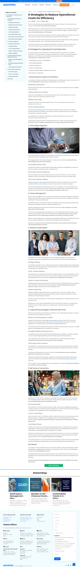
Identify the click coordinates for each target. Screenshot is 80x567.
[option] (19, 492)
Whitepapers (40, 517)
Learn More (59, 1)
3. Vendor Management (13, 41)
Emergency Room (7, 520)
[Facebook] (66, 565)
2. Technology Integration (13, 32)
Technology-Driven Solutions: (15, 67)
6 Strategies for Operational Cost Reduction (14, 15)
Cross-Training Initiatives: (14, 48)
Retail (34, 11)
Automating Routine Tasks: (14, 34)
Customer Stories (41, 521)
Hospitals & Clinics (7, 517)
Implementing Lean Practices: (15, 25)
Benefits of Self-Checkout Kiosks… (39, 495)
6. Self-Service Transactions (14, 69)
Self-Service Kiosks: (12, 71)
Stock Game (23, 521)
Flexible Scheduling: (12, 53)
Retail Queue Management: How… (16, 496)
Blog (38, 518)
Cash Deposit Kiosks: (13, 76)
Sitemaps (30, 565)
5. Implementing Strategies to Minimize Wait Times (15, 56)
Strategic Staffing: (12, 46)
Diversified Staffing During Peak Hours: (15, 64)
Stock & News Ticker (24, 520)
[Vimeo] (70, 565)
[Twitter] (68, 565)
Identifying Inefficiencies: (14, 22)
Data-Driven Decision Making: (15, 39)
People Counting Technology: (15, 51)
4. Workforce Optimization (14, 43)
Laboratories (6, 521)
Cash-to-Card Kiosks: (13, 74)
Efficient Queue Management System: (15, 60)
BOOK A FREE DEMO (54, 465)
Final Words (10, 78)
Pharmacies (6, 518)
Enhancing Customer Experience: (16, 36)
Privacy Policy (25, 565)
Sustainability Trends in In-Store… (59, 496)
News (38, 520)
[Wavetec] (9, 4)
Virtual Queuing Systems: (14, 29)
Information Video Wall (25, 517)
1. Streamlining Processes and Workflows (14, 19)
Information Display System (26, 518)
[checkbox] (60, 538)
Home (30, 11)
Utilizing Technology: (13, 27)
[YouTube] (72, 565)
